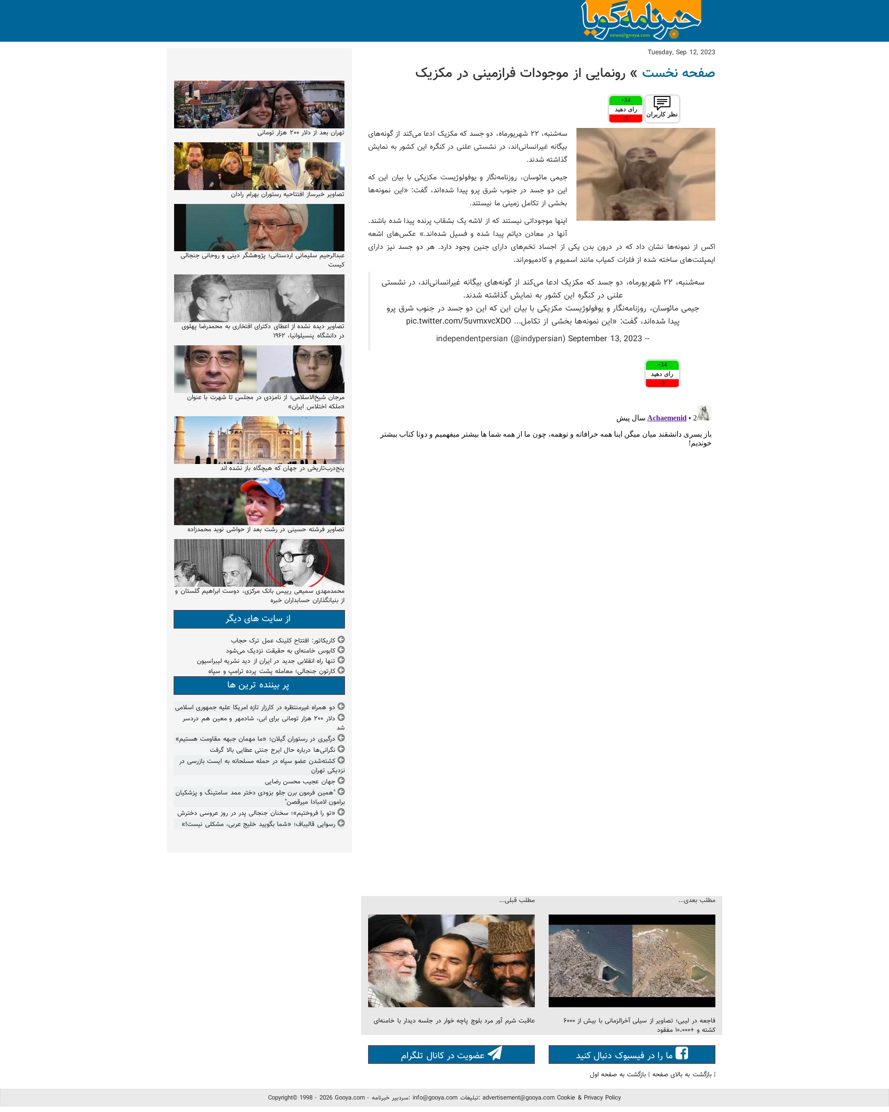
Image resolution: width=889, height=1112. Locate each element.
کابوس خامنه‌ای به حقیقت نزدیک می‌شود (280, 651)
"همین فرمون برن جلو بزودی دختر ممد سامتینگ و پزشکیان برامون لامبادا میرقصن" (260, 797)
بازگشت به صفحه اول (618, 1075)
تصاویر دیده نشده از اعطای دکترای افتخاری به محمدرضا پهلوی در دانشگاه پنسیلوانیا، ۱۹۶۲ (263, 331)
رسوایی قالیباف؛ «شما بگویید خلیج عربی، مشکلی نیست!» (258, 825)
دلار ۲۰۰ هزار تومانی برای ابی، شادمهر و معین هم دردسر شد (263, 723)
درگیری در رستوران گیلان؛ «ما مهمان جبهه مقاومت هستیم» (255, 739)
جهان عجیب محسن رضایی (300, 782)
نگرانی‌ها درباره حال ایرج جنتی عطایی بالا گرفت (272, 750)
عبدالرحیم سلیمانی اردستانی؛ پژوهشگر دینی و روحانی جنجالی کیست (262, 260)
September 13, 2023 (605, 339)
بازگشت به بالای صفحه (682, 1075)
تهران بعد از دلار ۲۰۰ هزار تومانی (300, 133)
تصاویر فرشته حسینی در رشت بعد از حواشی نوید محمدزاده (266, 530)
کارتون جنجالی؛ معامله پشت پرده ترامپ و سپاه (271, 672)
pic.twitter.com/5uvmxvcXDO (458, 321)
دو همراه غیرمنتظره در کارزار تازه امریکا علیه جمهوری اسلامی (255, 708)
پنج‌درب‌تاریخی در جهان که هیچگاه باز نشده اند (282, 469)
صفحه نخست (678, 73)
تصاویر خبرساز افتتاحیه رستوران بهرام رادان (287, 195)
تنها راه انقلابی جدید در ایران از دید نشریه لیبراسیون (266, 661)
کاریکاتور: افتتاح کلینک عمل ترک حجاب (283, 641)
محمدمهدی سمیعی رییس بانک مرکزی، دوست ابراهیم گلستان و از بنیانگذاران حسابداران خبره (259, 596)
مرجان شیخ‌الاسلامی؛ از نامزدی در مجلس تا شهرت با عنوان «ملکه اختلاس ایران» (265, 402)
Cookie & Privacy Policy (589, 1098)
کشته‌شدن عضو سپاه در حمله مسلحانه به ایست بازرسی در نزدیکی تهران (262, 766)
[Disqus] (541, 518)
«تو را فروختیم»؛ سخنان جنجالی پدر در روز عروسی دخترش (256, 813)
